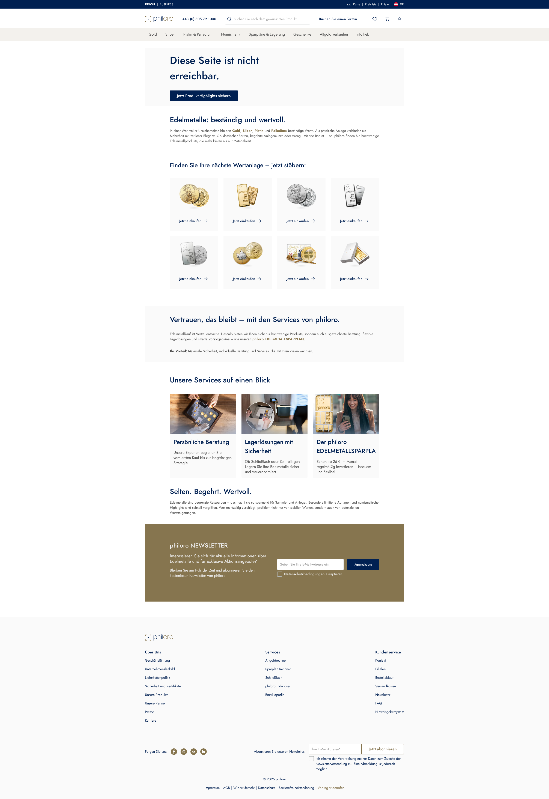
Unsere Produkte (156, 694)
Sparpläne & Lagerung (267, 34)
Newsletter (382, 694)
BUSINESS (166, 4)
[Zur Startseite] (159, 19)
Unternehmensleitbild (160, 669)
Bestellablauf (384, 677)
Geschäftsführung (157, 660)
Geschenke (302, 34)
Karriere (150, 720)
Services (272, 652)
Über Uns (153, 652)
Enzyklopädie (274, 694)
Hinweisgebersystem (389, 711)
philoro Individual (278, 686)
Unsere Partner (155, 703)
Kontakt (380, 660)
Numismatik (230, 34)
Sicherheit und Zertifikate (163, 686)
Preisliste (370, 4)
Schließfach (273, 677)
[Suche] (229, 19)
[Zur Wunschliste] (374, 19)
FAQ (378, 703)
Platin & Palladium (198, 34)
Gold (153, 34)
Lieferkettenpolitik (157, 677)
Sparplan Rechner (278, 669)
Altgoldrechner (276, 660)
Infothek (362, 34)
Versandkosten (385, 686)
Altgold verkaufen (334, 34)
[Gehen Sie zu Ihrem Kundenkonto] (399, 19)
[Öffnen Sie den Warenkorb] (387, 19)
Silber (170, 34)
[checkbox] (279, 574)
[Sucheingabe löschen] (305, 19)
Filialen (385, 4)
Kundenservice (388, 652)
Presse (149, 711)
